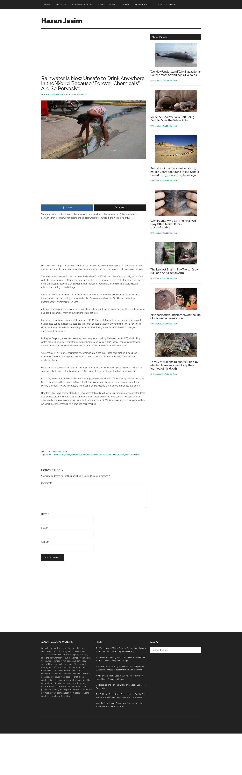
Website (45, 542)
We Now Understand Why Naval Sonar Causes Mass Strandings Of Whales (175, 73)
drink (83, 455)
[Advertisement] (93, 55)
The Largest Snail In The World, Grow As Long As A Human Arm (174, 271)
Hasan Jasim (61, 21)
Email (44, 528)
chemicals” (76, 455)
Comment (46, 483)
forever (90, 455)
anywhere (66, 455)
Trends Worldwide (59, 451)
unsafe (121, 455)
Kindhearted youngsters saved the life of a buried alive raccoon (175, 316)
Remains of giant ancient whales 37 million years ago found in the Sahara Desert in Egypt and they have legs (174, 172)
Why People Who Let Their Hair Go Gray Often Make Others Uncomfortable (173, 224)
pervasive (98, 455)
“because (57, 455)
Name (45, 514)
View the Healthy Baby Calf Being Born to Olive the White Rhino (172, 118)
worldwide (135, 455)
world (127, 455)
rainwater (107, 455)
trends (114, 455)
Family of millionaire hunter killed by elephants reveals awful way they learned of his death (174, 365)
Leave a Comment (79, 94)
